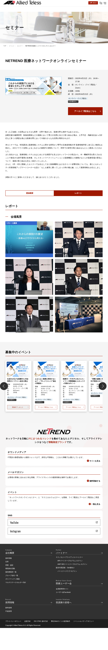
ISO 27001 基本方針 (41, 621)
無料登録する (95, 481)
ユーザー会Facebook (63, 592)
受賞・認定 (9, 565)
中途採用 (8, 611)
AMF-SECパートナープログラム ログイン (72, 564)
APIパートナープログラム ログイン (70, 561)
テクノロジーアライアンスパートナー (69, 557)
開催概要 (29, 193)
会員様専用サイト (62, 589)
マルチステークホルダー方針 (15, 582)
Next (103, 386)
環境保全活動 (10, 568)
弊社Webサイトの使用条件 (60, 621)
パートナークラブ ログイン (67, 571)
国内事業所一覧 (10, 572)
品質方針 (27, 621)
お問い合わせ (93, 2)
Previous (4, 386)
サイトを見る (95, 461)
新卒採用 (8, 608)
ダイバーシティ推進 (12, 579)
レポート (78, 193)
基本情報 (8, 558)
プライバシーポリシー (13, 621)
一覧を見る (95, 504)
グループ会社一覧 (11, 575)
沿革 (7, 562)
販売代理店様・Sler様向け (65, 568)
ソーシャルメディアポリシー (83, 621)
